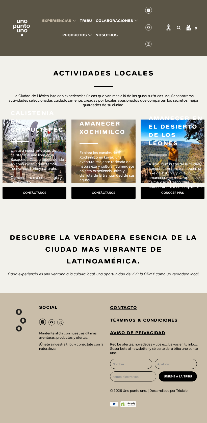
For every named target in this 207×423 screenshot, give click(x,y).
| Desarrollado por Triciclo (168, 391)
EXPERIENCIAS (57, 21)
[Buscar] (179, 28)
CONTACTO (123, 308)
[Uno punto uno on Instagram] (148, 45)
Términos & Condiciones (144, 321)
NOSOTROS (106, 35)
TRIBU (86, 21)
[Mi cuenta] (168, 28)
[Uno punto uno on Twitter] (148, 11)
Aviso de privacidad (137, 333)
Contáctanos (34, 193)
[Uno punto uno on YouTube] (148, 28)
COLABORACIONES (115, 21)
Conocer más (172, 193)
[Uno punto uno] (22, 28)
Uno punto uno (134, 391)
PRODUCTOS (75, 35)
